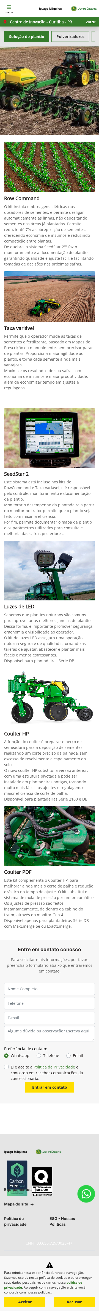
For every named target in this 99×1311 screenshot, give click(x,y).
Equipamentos (18, 1189)
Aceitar (25, 1301)
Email (78, 1055)
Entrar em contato (49, 1087)
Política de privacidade (15, 1221)
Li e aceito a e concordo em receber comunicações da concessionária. (47, 1072)
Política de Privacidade (54, 1067)
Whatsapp (20, 1055)
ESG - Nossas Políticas (62, 1221)
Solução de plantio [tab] (26, 36)
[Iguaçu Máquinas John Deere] (68, 8)
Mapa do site (16, 1204)
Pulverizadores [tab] (70, 36)
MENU (9, 12)
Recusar (74, 1301)
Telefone (51, 1055)
